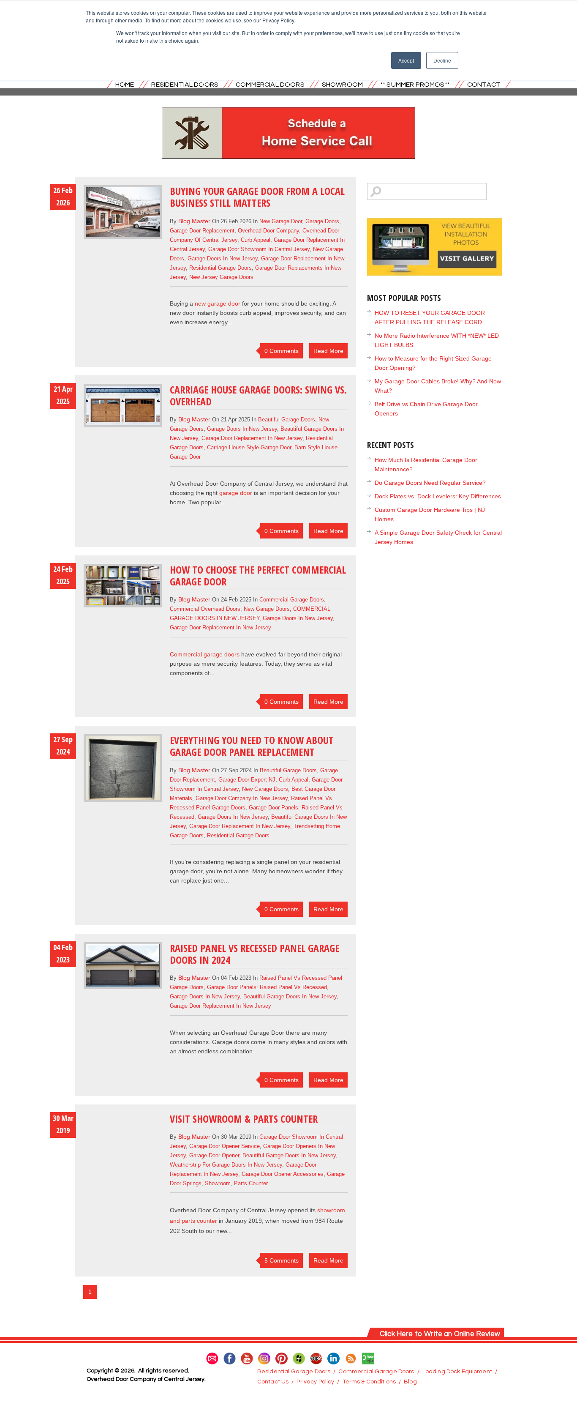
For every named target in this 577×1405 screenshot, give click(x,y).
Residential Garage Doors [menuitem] (293, 1372)
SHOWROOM (342, 84)
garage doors (322, 221)
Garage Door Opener (214, 1155)
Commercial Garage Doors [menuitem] (376, 1372)
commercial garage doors (291, 599)
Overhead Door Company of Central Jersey (228, 1210)
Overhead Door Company (268, 230)
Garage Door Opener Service (224, 1146)
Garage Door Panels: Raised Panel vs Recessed (267, 987)
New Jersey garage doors (221, 277)
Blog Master (194, 221)
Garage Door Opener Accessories (283, 1174)
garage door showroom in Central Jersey (259, 249)
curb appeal (255, 240)
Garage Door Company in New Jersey (242, 798)
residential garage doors (220, 268)
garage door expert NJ (246, 779)
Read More (328, 350)
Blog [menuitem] (410, 1382)
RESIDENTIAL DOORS (184, 84)
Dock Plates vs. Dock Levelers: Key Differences (438, 496)
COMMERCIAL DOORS (270, 84)
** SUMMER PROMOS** (415, 84)
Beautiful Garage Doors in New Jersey (290, 996)
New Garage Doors (267, 609)
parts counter (251, 1183)
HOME (124, 84)
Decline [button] (442, 60)
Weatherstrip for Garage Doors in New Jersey (226, 1165)
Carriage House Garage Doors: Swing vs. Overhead (258, 395)
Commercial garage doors (205, 654)
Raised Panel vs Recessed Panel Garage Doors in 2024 (254, 954)
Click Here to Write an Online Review (440, 1334)
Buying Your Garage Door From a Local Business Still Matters (257, 197)
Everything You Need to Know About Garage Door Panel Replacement (252, 746)
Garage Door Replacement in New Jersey (251, 438)
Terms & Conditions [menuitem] (369, 1382)
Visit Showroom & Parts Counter (244, 1119)
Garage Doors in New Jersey (223, 258)
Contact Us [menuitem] (272, 1382)
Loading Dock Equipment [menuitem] (457, 1372)
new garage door (280, 221)
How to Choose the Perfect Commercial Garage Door (258, 575)
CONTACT (484, 84)
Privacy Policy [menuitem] (315, 1382)
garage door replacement (202, 230)
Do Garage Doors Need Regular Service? (430, 482)
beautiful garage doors (286, 419)
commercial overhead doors (205, 609)
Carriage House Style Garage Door (249, 447)
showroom (218, 1183)
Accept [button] (406, 60)
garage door (235, 492)
